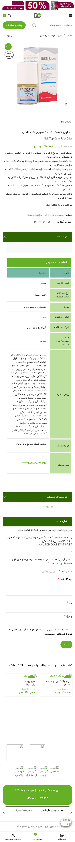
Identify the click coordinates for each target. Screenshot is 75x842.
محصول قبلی (12, 36)
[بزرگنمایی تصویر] (66, 104)
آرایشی (61, 35)
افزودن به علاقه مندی (57, 205)
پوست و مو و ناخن (54, 215)
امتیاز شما (65, 572)
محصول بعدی (4, 36)
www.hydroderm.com (34, 463)
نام (69, 603)
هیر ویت (30, 683)
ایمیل (68, 616)
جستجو (34, 25)
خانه (70, 35)
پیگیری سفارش (14, 25)
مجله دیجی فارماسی (52, 810)
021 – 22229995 (37, 798)
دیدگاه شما (65, 579)
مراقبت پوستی (47, 35)
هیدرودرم (48, 506)
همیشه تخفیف (23, 810)
